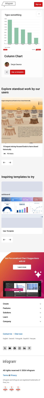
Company (7, 321)
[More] (39, 14)
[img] (10, 32)
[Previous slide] (4, 162)
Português (18, 338)
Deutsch (11, 338)
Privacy (14, 375)
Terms (5, 375)
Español (26, 338)
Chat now (18, 334)
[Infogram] (8, 4)
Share (5, 49)
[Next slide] (10, 162)
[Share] (6, 72)
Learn (5, 317)
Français (32, 338)
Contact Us (7, 334)
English (5, 338)
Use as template (17, 72)
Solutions (7, 312)
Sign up (38, 4)
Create (6, 304)
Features (7, 308)
